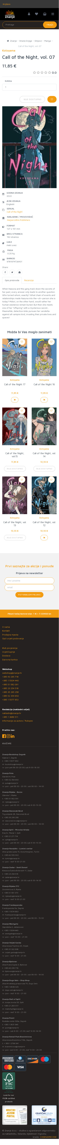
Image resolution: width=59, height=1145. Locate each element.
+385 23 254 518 (10, 688)
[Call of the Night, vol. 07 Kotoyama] (5, 272)
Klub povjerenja (9, 648)
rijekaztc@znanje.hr (13, 896)
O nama (6, 627)
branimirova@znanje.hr (15, 1046)
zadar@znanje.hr (12, 877)
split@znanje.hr (11, 839)
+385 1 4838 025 (11, 987)
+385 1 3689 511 (10, 717)
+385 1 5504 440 (10, 680)
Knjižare (6, 4)
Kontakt (6, 630)
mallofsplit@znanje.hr (14, 1009)
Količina (8, 81)
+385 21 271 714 (11, 836)
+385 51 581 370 (11, 893)
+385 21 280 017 (11, 1006)
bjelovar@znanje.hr (13, 971)
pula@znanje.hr (11, 783)
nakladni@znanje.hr (11, 713)
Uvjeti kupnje (8, 651)
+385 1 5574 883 (11, 911)
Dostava (6, 655)
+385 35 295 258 (10, 692)
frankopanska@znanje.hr (15, 915)
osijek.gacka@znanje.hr (15, 952)
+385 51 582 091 (10, 684)
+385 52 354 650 (10, 696)
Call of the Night (14, 211)
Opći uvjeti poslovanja (13, 638)
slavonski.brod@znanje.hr (16, 821)
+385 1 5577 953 (10, 699)
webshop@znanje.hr (12, 673)
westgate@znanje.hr (13, 933)
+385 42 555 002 (11, 855)
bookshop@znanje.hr (14, 764)
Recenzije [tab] (29, 280)
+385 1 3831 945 (11, 1024)
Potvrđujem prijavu (29, 595)
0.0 (54, 72)
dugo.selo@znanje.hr (14, 990)
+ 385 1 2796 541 (11, 1043)
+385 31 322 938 (11, 949)
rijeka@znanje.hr (12, 802)
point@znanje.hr (12, 1028)
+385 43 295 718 (10, 676)
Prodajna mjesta (10, 634)
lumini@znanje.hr (12, 858)
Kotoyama (14, 380)
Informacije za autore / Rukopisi (17, 720)
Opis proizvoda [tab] (12, 280)
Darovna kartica (10, 659)
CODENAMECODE (48, 1137)
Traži (49, 24)
